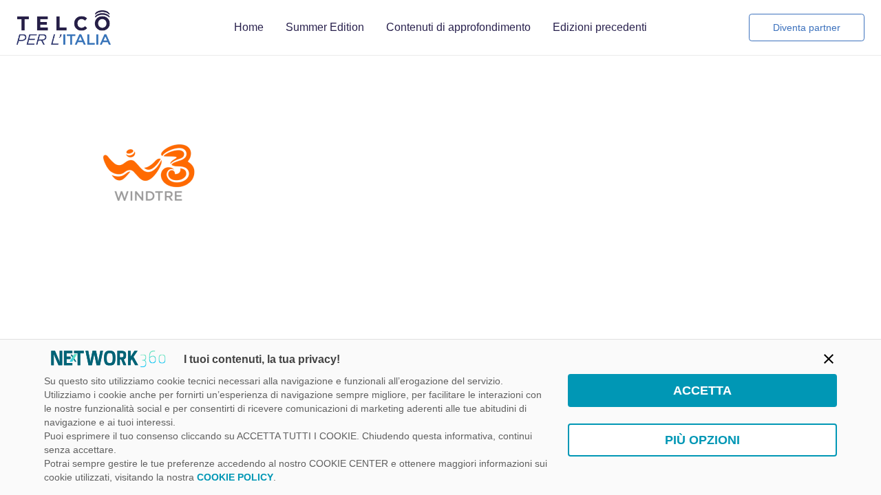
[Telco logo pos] (64, 27)
